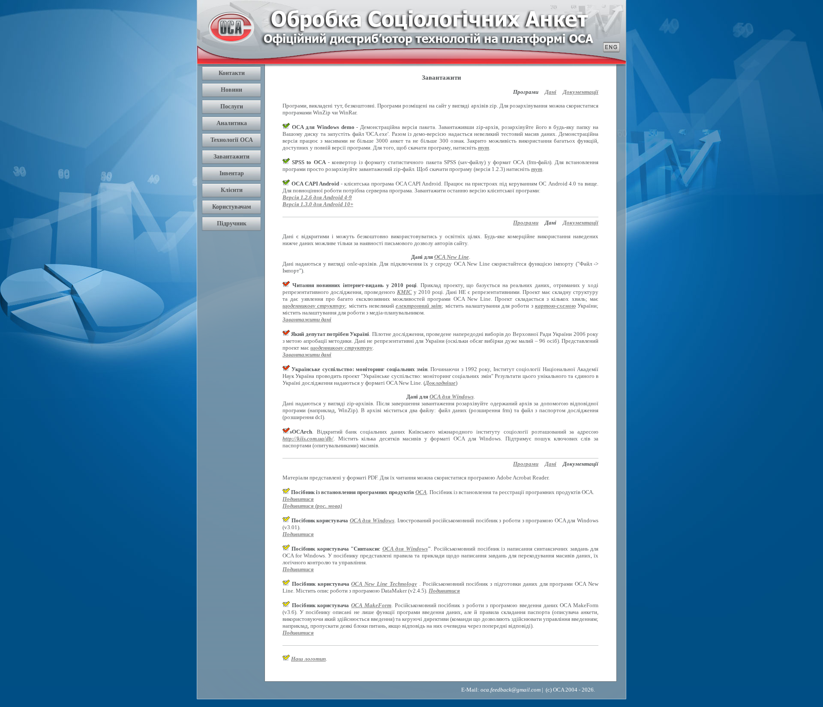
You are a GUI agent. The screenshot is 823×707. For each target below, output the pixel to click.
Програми (525, 222)
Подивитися (298, 499)
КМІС (404, 292)
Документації (580, 92)
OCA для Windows (452, 396)
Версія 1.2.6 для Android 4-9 (317, 197)
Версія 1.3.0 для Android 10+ (317, 204)
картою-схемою (555, 306)
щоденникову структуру (313, 306)
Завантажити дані (306, 319)
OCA (421, 492)
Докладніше (440, 383)
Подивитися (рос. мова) (312, 506)
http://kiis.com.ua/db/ (307, 438)
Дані (550, 92)
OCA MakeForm (371, 605)
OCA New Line (451, 257)
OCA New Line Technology (384, 584)
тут (483, 147)
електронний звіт (419, 306)
